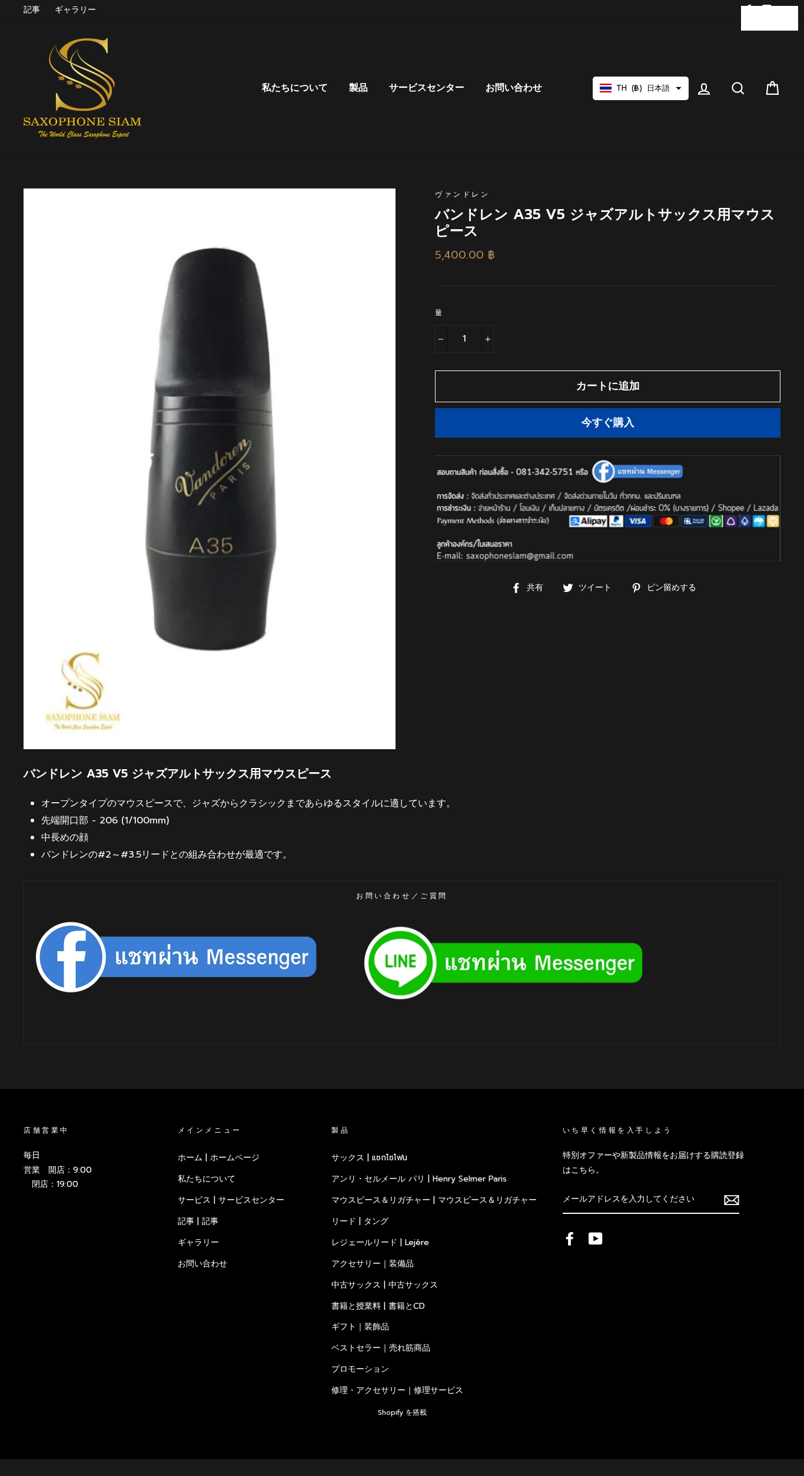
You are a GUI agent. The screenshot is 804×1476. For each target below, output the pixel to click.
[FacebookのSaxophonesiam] (570, 1239)
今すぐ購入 (608, 422)
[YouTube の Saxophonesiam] (596, 1239)
